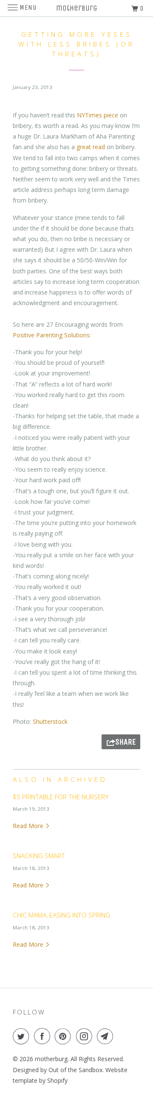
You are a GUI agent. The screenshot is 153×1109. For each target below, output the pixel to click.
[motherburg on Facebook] (44, 1036)
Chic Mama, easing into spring (61, 915)
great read (90, 147)
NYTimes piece (97, 115)
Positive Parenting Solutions (51, 335)
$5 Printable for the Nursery (61, 796)
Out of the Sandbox (75, 1070)
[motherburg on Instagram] (86, 1036)
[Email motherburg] (106, 1036)
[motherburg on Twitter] (22, 1036)
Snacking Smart (39, 855)
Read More (29, 826)
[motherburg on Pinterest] (64, 1036)
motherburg (51, 1059)
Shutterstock (50, 721)
